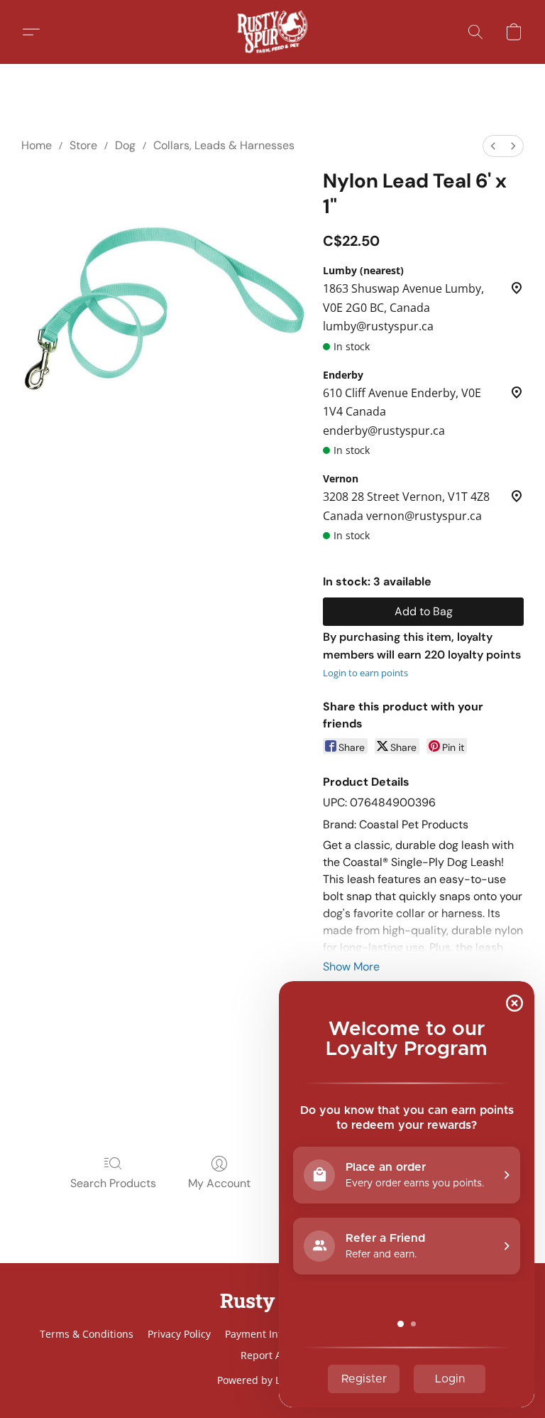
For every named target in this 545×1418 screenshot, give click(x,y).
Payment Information (275, 1334)
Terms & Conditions (86, 1334)
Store (83, 145)
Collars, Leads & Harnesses (223, 145)
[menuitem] (493, 146)
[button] (272, 32)
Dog (125, 145)
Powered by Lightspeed (272, 1380)
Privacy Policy (179, 1334)
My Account (219, 1183)
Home (36, 145)
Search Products (113, 1183)
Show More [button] (351, 966)
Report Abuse (273, 1355)
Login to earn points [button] (365, 672)
